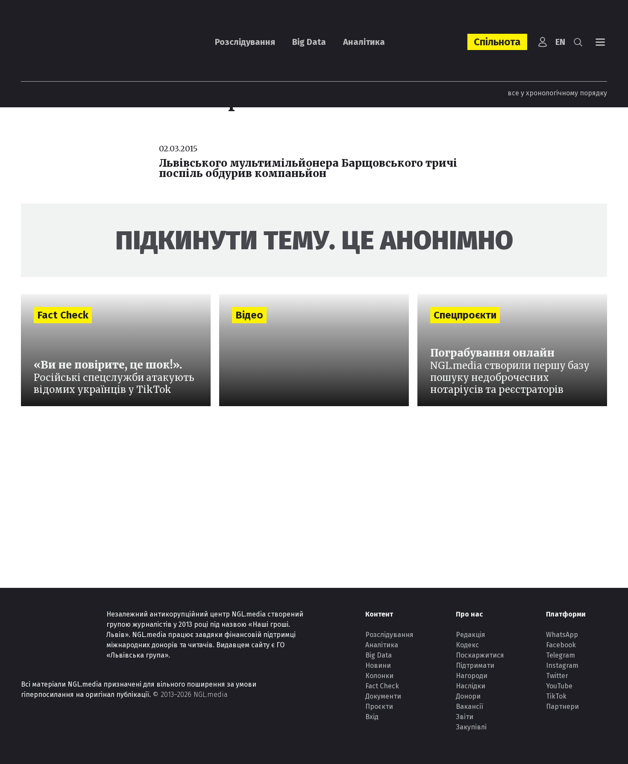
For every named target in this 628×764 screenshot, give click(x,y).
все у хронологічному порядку (557, 93)
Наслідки (470, 686)
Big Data (309, 42)
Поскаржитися (480, 655)
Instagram (562, 665)
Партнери (562, 706)
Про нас (469, 614)
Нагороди (471, 676)
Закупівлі (471, 727)
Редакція (470, 635)
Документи (383, 696)
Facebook (561, 645)
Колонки (379, 676)
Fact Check (382, 686)
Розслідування (245, 42)
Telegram (560, 655)
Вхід (372, 717)
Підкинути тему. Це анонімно (314, 240)
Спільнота (497, 42)
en (560, 42)
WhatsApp (562, 635)
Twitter (557, 676)
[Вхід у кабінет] (543, 42)
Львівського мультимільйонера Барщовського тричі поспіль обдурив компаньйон (308, 168)
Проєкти (379, 706)
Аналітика (364, 42)
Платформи (566, 614)
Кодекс (467, 645)
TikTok (556, 696)
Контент (379, 614)
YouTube (559, 686)
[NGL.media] (68, 42)
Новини (378, 665)
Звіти (464, 717)
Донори (468, 696)
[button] (578, 42)
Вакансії (469, 706)
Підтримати (475, 665)
